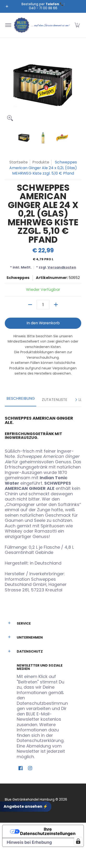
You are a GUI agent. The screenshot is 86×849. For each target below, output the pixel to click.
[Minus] (30, 304)
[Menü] (8, 25)
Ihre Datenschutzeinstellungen (47, 831)
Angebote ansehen (26, 806)
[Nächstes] (76, 399)
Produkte (40, 162)
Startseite (18, 162)
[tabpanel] (43, 502)
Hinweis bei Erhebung (29, 842)
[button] (77, 25)
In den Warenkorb (43, 323)
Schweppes (17, 277)
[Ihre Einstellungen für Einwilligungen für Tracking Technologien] (78, 841)
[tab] (20, 400)
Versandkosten (62, 267)
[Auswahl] (55, 304)
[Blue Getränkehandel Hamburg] (42, 25)
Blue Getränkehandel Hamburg (29, 799)
